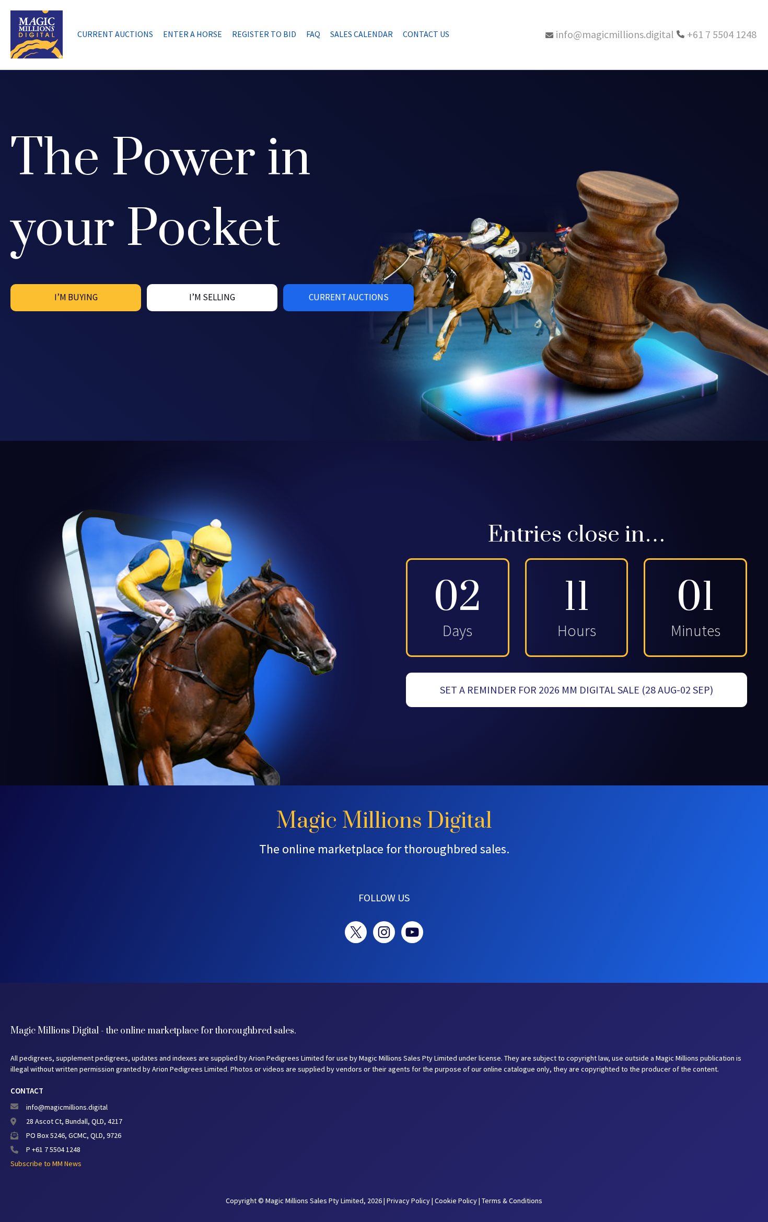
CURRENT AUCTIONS (349, 297)
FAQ (313, 34)
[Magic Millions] (36, 34)
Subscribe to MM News (46, 1163)
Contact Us (426, 34)
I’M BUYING (76, 297)
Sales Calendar (361, 34)
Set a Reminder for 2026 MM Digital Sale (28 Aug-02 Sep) (576, 689)
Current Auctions (115, 34)
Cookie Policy (457, 1200)
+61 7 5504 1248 (722, 34)
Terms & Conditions (512, 1200)
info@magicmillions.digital (615, 34)
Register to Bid (264, 34)
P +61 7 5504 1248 (53, 1149)
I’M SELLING (212, 297)
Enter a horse (192, 34)
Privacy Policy (409, 1200)
